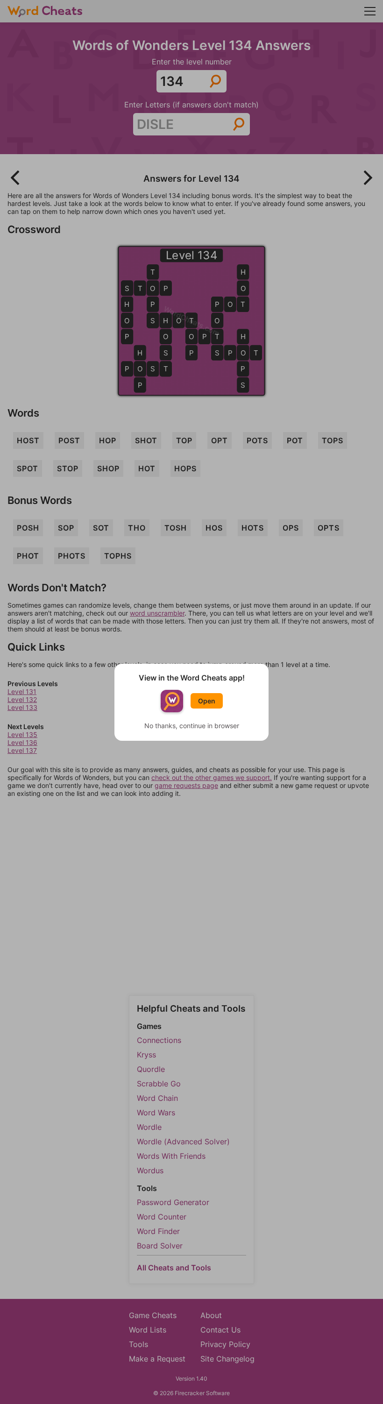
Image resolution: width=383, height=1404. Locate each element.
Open (206, 701)
